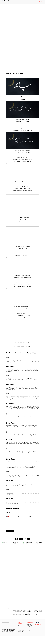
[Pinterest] (14, 508)
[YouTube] (37, 624)
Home (11, 2)
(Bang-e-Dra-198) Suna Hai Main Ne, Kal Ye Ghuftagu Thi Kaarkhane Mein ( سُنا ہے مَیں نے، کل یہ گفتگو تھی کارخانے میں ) (27, 611)
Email (19, 516)
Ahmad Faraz (29, 626)
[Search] (37, 2)
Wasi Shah (28, 627)
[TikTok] (38, 624)
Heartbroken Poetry (21, 629)
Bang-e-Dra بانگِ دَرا (5, 608)
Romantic (19, 625)
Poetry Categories (23, 2)
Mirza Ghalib (29, 629)
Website (30, 516)
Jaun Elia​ (28, 630)
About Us (29, 2)
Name (7, 516)
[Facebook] (7, 508)
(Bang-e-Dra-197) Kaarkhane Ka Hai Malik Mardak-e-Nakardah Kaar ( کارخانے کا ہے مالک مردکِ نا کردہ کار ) (38, 611)
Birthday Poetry (21, 631)
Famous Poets (15, 2)
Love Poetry (20, 626)
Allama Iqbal (29, 624)
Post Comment (10, 530)
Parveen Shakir (29, 625)
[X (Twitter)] (10, 508)
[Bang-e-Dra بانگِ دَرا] (6, 575)
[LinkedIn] (17, 508)
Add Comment (8, 519)
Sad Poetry (20, 628)
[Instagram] (39, 1)
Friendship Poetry (21, 630)
